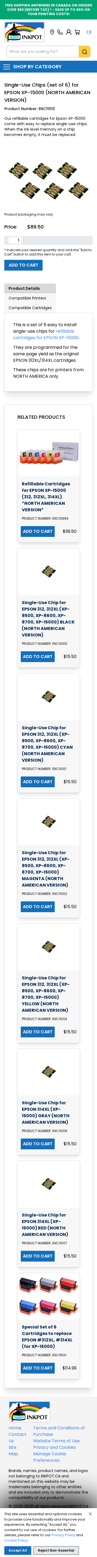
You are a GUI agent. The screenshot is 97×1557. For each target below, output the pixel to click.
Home (15, 1428)
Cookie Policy (16, 1540)
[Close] (90, 1513)
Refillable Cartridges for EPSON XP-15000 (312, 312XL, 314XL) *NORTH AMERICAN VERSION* (46, 497)
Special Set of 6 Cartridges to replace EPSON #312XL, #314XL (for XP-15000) (47, 1337)
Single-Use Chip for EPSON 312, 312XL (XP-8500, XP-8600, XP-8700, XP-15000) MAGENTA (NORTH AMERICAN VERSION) (46, 869)
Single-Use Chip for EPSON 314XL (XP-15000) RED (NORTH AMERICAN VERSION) (45, 1225)
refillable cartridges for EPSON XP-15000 (46, 334)
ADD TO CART (38, 531)
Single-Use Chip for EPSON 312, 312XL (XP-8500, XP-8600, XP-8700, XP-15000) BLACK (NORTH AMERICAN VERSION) (48, 618)
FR (89, 32)
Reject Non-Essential (56, 1550)
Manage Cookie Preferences (49, 1457)
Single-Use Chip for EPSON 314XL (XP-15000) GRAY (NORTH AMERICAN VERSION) (46, 1112)
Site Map (13, 1450)
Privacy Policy (63, 1535)
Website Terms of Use (56, 1441)
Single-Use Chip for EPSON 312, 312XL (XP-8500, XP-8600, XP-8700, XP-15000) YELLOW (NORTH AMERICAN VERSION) (46, 994)
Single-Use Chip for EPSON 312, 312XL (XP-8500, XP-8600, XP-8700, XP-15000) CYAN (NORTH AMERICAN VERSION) (47, 744)
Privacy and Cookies (54, 1447)
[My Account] (68, 32)
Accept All (18, 1550)
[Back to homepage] (24, 32)
